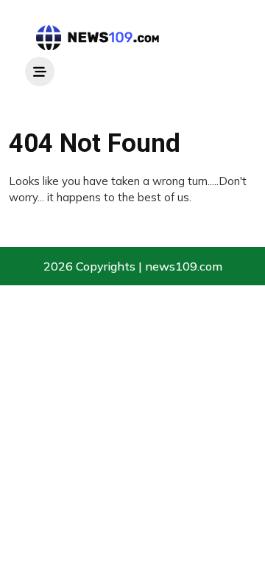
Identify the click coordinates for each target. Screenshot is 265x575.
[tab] (39, 71)
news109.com (183, 266)
